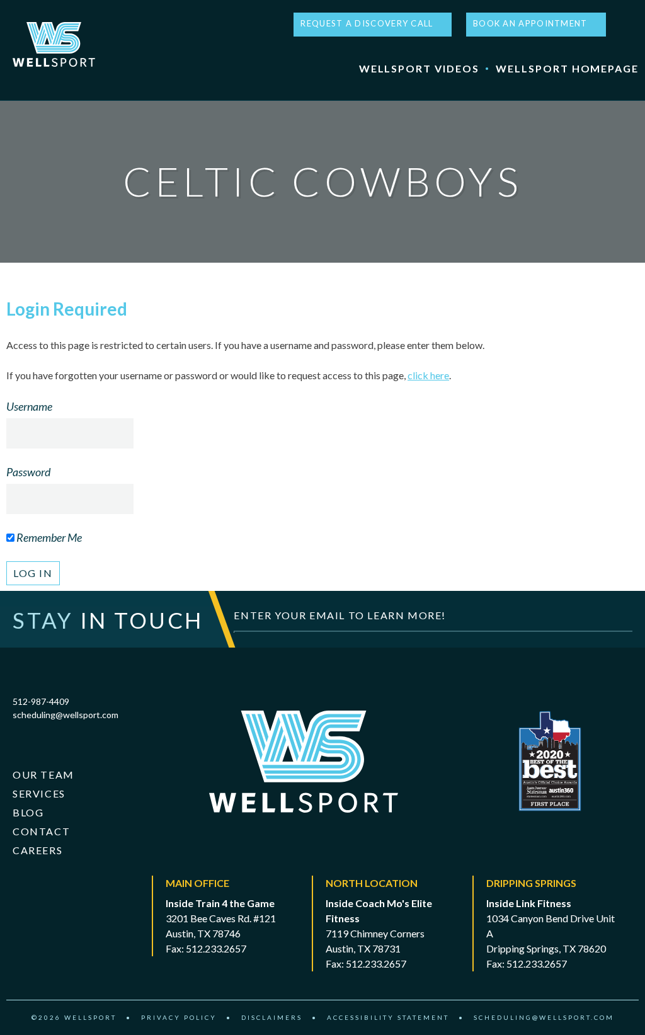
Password (28, 472)
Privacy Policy (179, 1017)
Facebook (620, 25)
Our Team (43, 775)
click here (428, 375)
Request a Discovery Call (366, 23)
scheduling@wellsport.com (65, 714)
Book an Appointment (530, 23)
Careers (37, 850)
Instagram (633, 25)
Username (29, 406)
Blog (28, 812)
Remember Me (48, 537)
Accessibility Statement (388, 1017)
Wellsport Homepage (567, 68)
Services (39, 793)
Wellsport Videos (419, 68)
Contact (41, 831)
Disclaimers (271, 1017)
